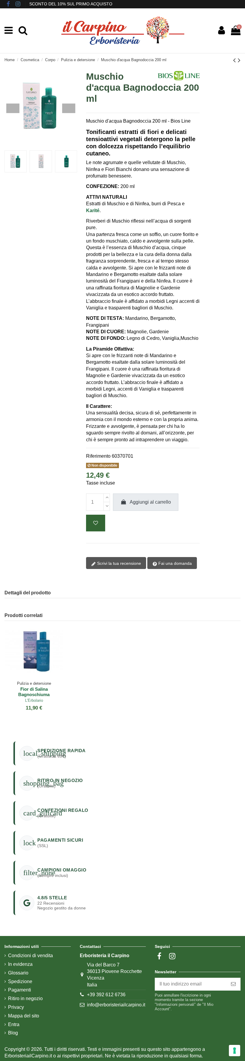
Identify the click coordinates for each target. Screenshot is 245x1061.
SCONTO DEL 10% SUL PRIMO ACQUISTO (70, 3)
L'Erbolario (34, 700)
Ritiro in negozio (25, 998)
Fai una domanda (174, 563)
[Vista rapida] (39, 676)
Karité (92, 210)
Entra (13, 1024)
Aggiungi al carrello (150, 502)
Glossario (18, 972)
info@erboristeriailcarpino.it (116, 1004)
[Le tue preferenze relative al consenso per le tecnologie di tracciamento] (234, 1050)
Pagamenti (19, 989)
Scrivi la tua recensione (118, 563)
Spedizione (20, 981)
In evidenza (20, 964)
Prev (12, 108)
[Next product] (239, 60)
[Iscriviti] (233, 984)
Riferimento (98, 456)
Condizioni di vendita (30, 955)
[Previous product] (235, 60)
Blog (13, 1032)
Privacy (16, 1007)
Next (68, 108)
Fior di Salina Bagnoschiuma (34, 692)
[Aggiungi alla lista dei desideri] (95, 523)
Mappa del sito (23, 1015)
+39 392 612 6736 (106, 994)
